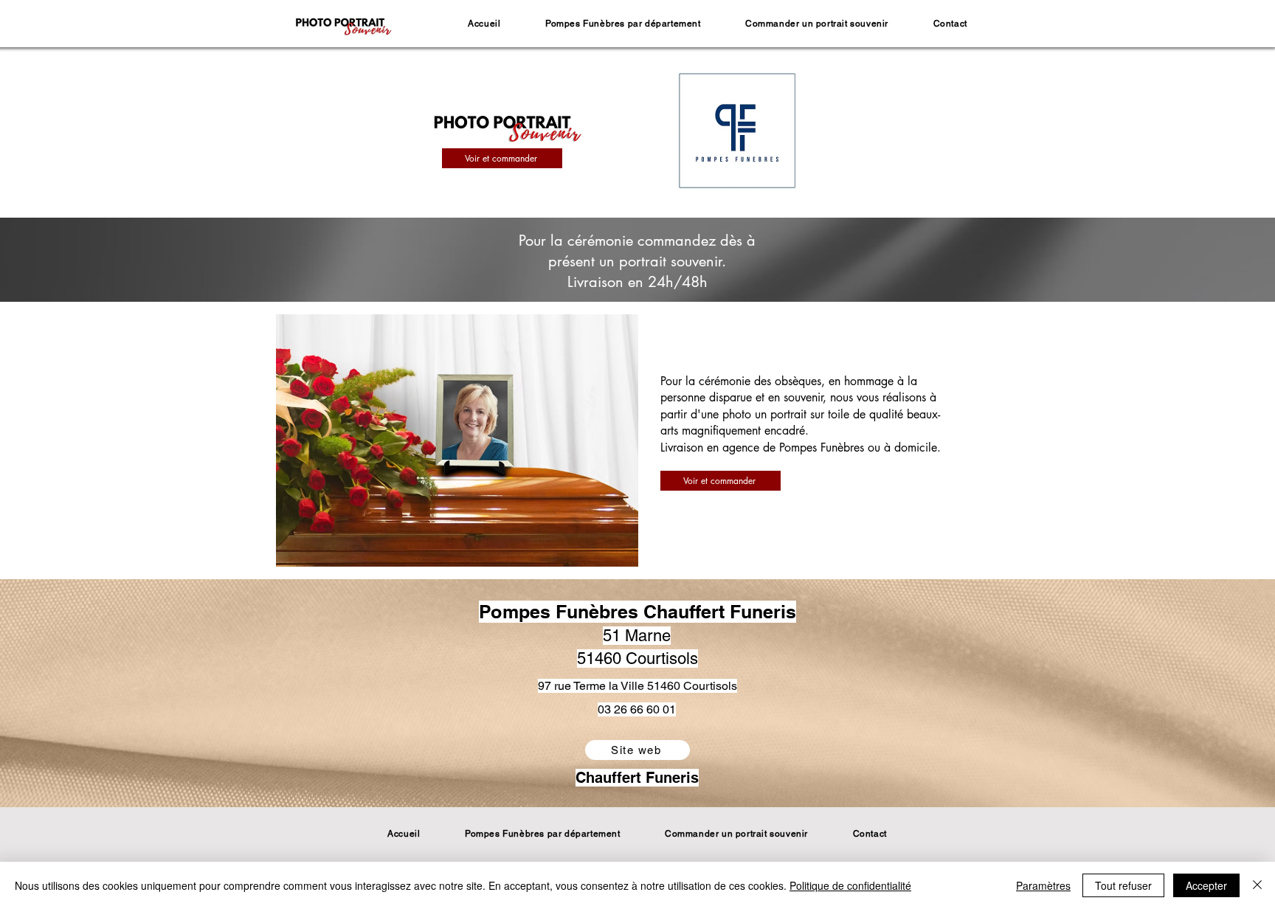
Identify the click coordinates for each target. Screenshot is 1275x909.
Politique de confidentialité (850, 885)
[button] (623, 23)
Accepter (1206, 885)
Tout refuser (1123, 885)
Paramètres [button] (1043, 885)
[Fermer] (1257, 885)
